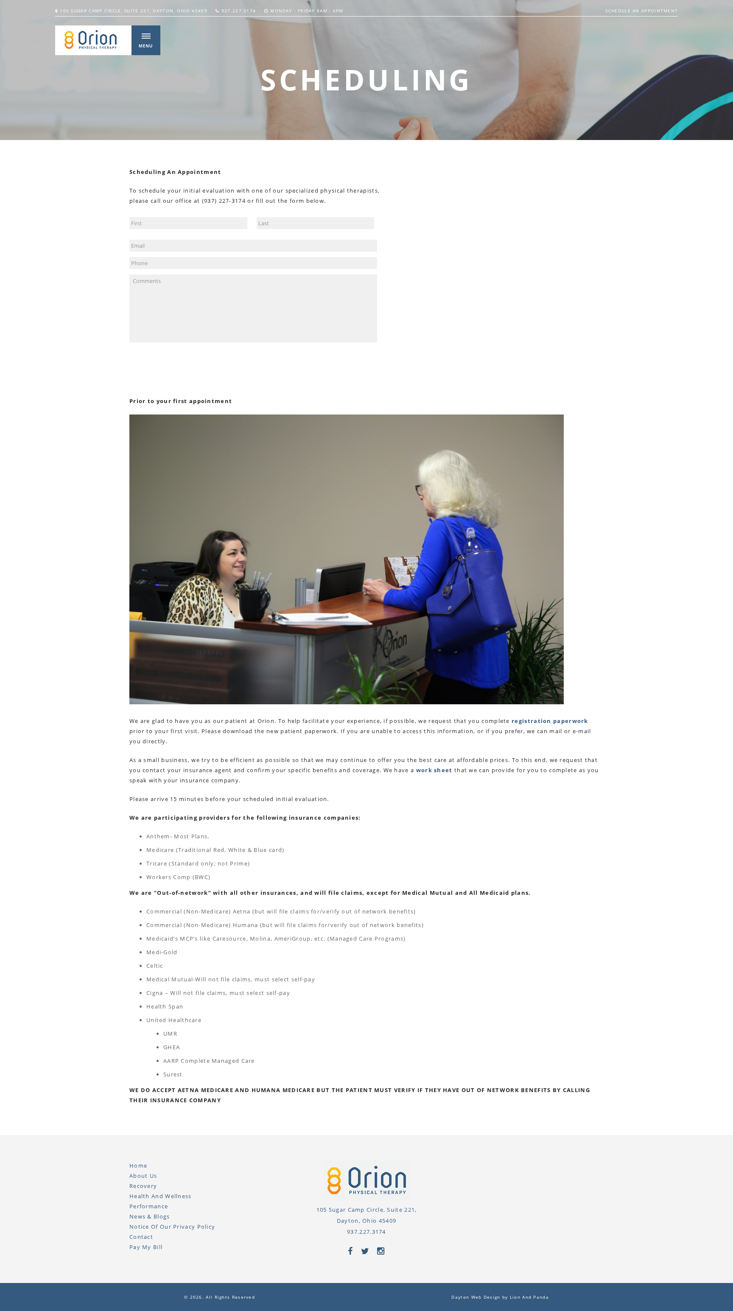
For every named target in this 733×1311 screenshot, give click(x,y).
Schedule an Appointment (641, 11)
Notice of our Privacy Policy (172, 1226)
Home (138, 1165)
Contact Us (164, 372)
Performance (148, 1206)
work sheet (434, 770)
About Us (143, 1175)
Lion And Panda (529, 1297)
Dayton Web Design (475, 1297)
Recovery (143, 1186)
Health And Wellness (160, 1196)
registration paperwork (550, 721)
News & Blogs (149, 1216)
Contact (141, 1237)
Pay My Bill (145, 1247)
